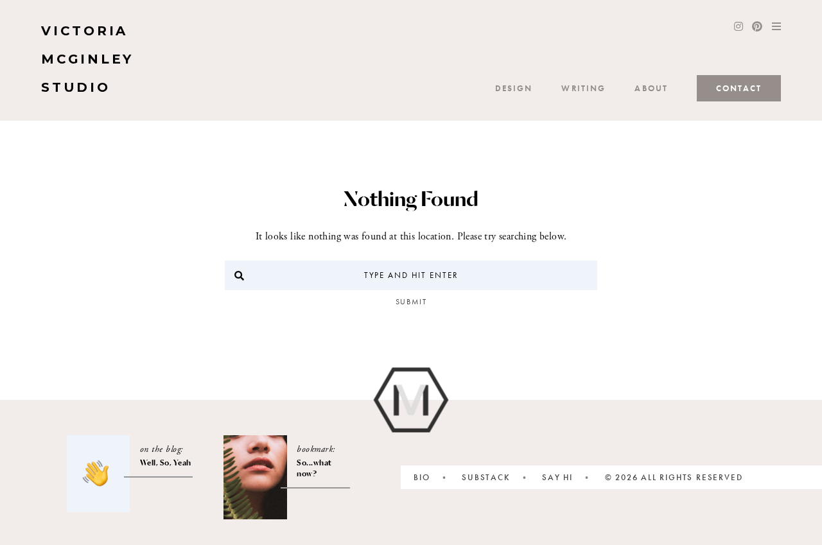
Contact (739, 88)
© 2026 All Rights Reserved (674, 477)
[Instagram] (738, 27)
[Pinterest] (757, 27)
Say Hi (557, 477)
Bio (422, 477)
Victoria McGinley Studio (87, 59)
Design (514, 88)
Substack (486, 477)
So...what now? (314, 468)
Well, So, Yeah (165, 462)
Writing (583, 88)
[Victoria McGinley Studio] (411, 400)
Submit (411, 302)
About (651, 88)
